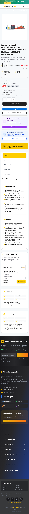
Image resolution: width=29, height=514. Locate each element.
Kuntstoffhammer (9, 271)
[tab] (14, 146)
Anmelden (21, 355)
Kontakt (4, 487)
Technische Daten (9, 160)
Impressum (17, 485)
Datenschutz (12, 360)
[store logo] (11, 6)
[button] (12, 42)
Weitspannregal (5, 57)
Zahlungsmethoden (19, 489)
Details (6, 155)
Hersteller (7, 169)
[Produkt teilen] (26, 68)
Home (2, 11)
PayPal (16, 109)
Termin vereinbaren (13, 421)
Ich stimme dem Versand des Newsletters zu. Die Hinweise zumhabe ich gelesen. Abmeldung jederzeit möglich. (15, 360)
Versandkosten (8, 164)
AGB (3, 485)
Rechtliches (7, 174)
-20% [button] (4, 86)
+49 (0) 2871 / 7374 (8, 389)
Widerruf (4, 489)
